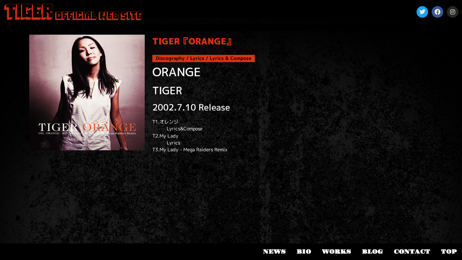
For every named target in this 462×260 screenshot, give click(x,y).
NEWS (274, 251)
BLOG (372, 251)
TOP (449, 251)
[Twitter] (422, 12)
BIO (304, 251)
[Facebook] (437, 12)
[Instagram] (452, 12)
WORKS (336, 251)
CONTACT (412, 251)
